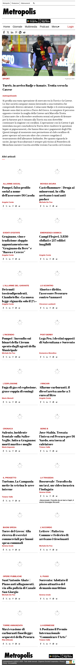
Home (6, 26)
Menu (55, 26)
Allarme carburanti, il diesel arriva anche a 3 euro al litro (54, 391)
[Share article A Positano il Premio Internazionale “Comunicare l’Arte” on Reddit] (57, 644)
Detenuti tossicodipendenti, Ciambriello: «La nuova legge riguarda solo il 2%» (19, 295)
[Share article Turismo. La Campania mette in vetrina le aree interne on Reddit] (19, 501)
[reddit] (24, 32)
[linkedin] (12, 32)
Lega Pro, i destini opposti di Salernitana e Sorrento (57, 340)
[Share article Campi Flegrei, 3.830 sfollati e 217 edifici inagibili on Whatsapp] (53, 259)
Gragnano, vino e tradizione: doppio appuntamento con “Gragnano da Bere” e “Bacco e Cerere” (17, 244)
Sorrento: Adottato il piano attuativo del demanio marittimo (53, 584)
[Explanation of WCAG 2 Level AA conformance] (70, 663)
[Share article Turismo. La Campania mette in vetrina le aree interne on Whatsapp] (16, 501)
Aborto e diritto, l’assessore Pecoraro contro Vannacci (53, 293)
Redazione (15, 3)
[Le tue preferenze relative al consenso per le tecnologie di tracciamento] (73, 661)
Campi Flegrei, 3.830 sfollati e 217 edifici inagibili (53, 240)
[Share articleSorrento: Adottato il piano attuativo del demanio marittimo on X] (44, 599)
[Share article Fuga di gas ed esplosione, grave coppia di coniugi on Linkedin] (10, 402)
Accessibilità (12, 663)
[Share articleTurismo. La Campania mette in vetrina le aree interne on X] (7, 501)
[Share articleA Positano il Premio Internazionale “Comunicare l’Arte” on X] (44, 644)
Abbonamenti (25, 3)
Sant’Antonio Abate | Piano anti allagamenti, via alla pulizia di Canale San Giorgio (19, 586)
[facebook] (4, 32)
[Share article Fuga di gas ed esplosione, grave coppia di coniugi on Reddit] (19, 402)
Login (71, 26)
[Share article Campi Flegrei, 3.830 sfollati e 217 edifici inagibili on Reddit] (57, 259)
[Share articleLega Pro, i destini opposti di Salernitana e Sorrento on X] (44, 357)
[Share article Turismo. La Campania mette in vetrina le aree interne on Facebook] (3, 501)
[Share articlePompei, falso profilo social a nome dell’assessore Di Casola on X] (7, 206)
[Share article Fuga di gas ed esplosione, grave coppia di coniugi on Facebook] (3, 402)
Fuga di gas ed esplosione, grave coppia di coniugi (19, 389)
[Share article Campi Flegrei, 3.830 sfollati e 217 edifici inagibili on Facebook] (41, 259)
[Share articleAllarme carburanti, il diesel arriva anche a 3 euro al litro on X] (44, 402)
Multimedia (31, 26)
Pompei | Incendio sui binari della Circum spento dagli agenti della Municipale (19, 344)
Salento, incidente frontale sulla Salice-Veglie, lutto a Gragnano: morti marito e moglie (19, 438)
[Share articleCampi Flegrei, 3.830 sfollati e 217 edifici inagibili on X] (44, 259)
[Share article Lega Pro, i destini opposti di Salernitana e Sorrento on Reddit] (57, 357)
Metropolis (6, 3)
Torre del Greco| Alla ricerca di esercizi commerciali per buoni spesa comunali (17, 537)
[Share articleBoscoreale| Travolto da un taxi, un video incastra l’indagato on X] (44, 496)
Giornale (17, 26)
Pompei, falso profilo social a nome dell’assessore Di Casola (18, 191)
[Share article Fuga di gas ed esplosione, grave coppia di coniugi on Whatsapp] (16, 402)
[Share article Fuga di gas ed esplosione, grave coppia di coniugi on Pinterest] (13, 402)
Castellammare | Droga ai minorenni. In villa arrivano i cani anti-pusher (57, 193)
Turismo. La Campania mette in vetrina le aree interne (18, 485)
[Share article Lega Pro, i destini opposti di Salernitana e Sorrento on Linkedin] (47, 357)
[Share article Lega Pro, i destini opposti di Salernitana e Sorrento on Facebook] (41, 357)
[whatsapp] (20, 32)
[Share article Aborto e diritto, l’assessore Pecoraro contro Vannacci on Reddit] (57, 308)
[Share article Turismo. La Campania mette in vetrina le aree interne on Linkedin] (10, 501)
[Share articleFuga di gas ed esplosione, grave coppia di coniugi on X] (7, 402)
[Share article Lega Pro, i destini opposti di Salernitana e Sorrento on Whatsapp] (53, 357)
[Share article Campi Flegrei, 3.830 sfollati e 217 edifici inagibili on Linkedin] (47, 259)
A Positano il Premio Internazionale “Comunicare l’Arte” (53, 633)
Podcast (44, 26)
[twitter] (8, 32)
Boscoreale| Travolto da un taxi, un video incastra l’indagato (56, 485)
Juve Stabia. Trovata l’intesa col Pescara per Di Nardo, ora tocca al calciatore (57, 438)
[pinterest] (16, 32)
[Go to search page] (34, 3)
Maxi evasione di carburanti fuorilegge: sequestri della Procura (18, 633)
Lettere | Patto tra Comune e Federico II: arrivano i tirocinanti (54, 535)
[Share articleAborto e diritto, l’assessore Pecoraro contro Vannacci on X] (44, 308)
